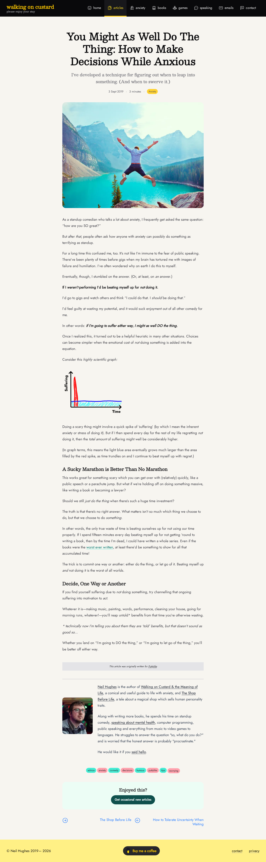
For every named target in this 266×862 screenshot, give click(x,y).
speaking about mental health (133, 722)
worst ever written (99, 547)
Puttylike (152, 666)
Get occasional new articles (133, 799)
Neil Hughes (107, 686)
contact (237, 850)
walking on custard (30, 7)
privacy (254, 850)
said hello (139, 751)
